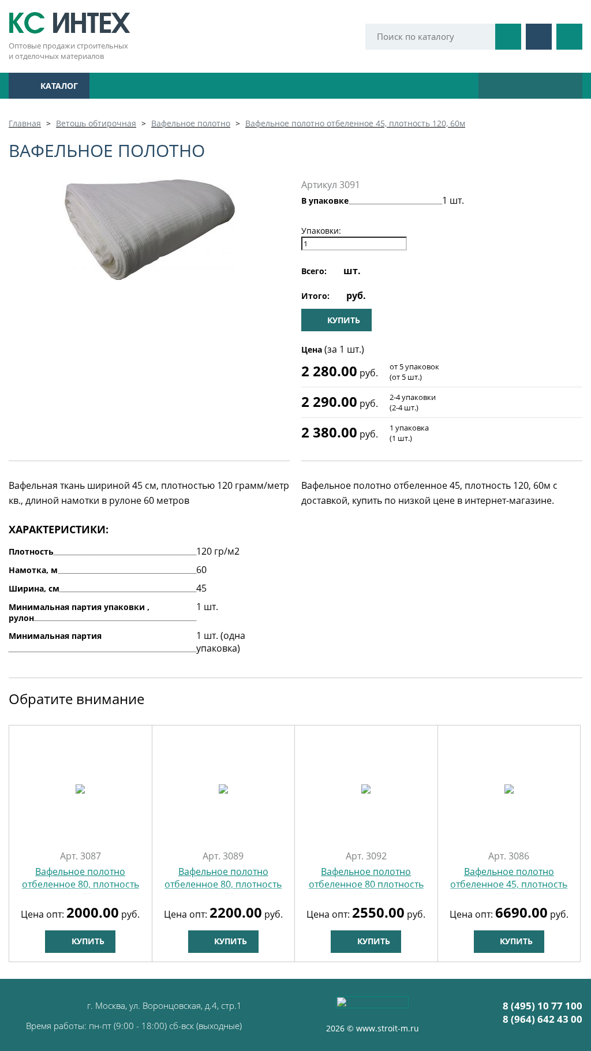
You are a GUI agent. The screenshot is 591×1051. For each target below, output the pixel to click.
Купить (86, 941)
